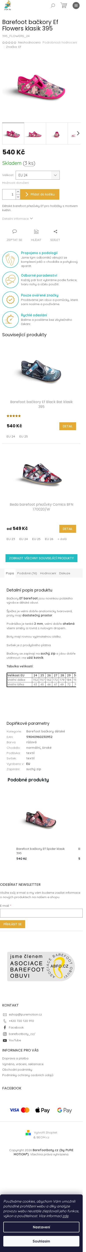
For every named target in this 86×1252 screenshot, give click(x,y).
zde (65, 1216)
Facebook (16, 1027)
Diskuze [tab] (64, 573)
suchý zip (33, 769)
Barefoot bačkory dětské (45, 731)
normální (33, 748)
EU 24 (11, 436)
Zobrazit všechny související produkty (41, 558)
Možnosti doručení (15, 183)
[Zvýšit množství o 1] (18, 191)
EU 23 (11, 539)
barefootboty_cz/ (22, 1034)
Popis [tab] (10, 573)
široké (47, 748)
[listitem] (41, 827)
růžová (31, 742)
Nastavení (41, 1227)
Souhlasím (41, 1241)
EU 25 (23, 436)
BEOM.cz (43, 1137)
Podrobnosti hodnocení (60, 42)
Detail (68, 426)
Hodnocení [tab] (48, 573)
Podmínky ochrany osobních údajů (27, 1075)
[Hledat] (53, 5)
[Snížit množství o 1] (18, 196)
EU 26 (49, 539)
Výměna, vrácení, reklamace (22, 1064)
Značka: (13, 47)
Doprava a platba (15, 1058)
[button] (6, 827)
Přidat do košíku (43, 194)
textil (30, 753)
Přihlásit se (13, 924)
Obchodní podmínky (17, 1070)
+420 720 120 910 (21, 1021)
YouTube (15, 1040)
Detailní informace (15, 219)
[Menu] (76, 5)
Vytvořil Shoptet (45, 1132)
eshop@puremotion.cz (25, 1014)
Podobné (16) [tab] (27, 573)
